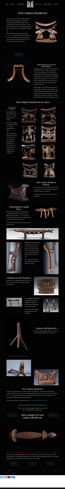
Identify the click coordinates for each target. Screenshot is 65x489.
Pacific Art (9, 35)
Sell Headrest (53, 415)
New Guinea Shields (34, 400)
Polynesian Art (20, 4)
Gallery (12, 4)
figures (12, 116)
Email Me (18, 54)
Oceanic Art (38, 4)
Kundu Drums (44, 400)
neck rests (10, 395)
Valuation (12, 415)
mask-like (20, 215)
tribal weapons (47, 4)
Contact (56, 4)
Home (7, 4)
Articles (51, 463)
